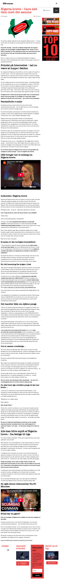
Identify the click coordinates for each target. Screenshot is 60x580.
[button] (8, 550)
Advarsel (38, 16)
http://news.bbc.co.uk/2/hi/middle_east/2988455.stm (20, 287)
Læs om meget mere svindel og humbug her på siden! (16, 540)
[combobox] (47, 10)
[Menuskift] (56, 3)
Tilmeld (37, 575)
